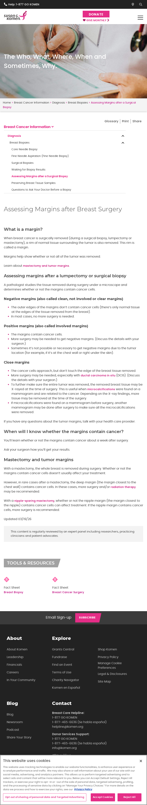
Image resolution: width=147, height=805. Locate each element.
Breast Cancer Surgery (68, 592)
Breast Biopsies (78, 102)
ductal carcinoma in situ (98, 375)
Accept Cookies (103, 797)
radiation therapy (123, 487)
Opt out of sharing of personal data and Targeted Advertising (44, 797)
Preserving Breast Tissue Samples (33, 183)
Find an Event (62, 664)
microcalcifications (101, 389)
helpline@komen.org (67, 726)
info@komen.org (64, 748)
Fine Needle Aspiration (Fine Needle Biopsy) (40, 156)
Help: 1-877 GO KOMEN (23, 4)
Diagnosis (58, 102)
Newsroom (15, 722)
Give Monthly (96, 20)
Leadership (15, 657)
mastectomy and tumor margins (46, 266)
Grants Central (63, 649)
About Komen (17, 649)
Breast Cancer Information (31, 102)
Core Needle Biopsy (24, 149)
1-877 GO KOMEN (64, 717)
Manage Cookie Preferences (110, 665)
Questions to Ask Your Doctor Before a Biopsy (41, 189)
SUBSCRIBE (87, 617)
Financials (14, 664)
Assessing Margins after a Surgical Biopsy (39, 176)
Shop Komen (107, 649)
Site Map (104, 681)
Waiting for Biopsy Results (28, 169)
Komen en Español (66, 687)
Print (125, 121)
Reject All (129, 797)
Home (7, 102)
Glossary (111, 121)
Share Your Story (19, 737)
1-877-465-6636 (64, 722)
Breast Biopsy (13, 592)
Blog (10, 714)
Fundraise (59, 657)
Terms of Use (61, 672)
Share (136, 121)
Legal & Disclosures (112, 673)
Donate (96, 14)
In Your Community (21, 680)
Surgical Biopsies (22, 163)
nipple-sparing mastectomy (34, 501)
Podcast (13, 729)
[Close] (141, 761)
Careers (13, 672)
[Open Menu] (140, 18)
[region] (73, 780)
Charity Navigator (65, 680)
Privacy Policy (108, 657)
